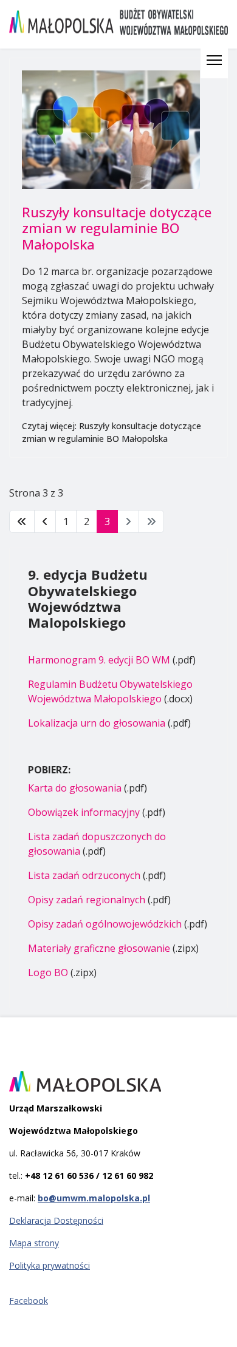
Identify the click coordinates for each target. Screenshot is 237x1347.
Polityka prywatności (49, 1265)
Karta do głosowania (75, 788)
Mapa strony (34, 1243)
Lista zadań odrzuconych (84, 875)
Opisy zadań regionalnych (86, 899)
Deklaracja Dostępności (56, 1220)
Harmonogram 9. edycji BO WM (99, 660)
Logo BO (48, 972)
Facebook (28, 1300)
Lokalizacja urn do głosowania (96, 723)
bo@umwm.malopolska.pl (94, 1198)
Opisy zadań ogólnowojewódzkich (105, 924)
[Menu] (214, 60)
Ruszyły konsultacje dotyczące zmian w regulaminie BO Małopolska (116, 228)
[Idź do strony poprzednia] (45, 521)
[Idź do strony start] (22, 521)
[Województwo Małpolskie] (118, 1081)
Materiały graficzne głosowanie (100, 948)
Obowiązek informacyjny (84, 812)
